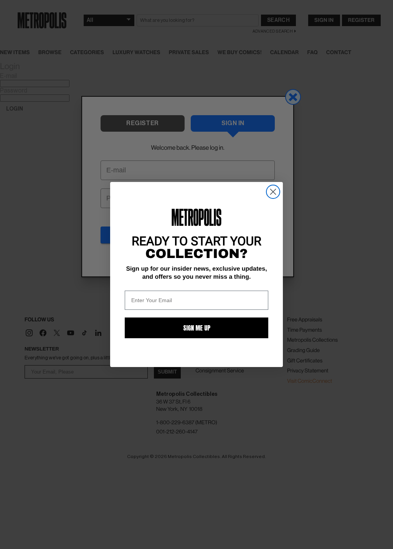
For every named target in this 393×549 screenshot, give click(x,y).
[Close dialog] (273, 191)
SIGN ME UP (196, 327)
